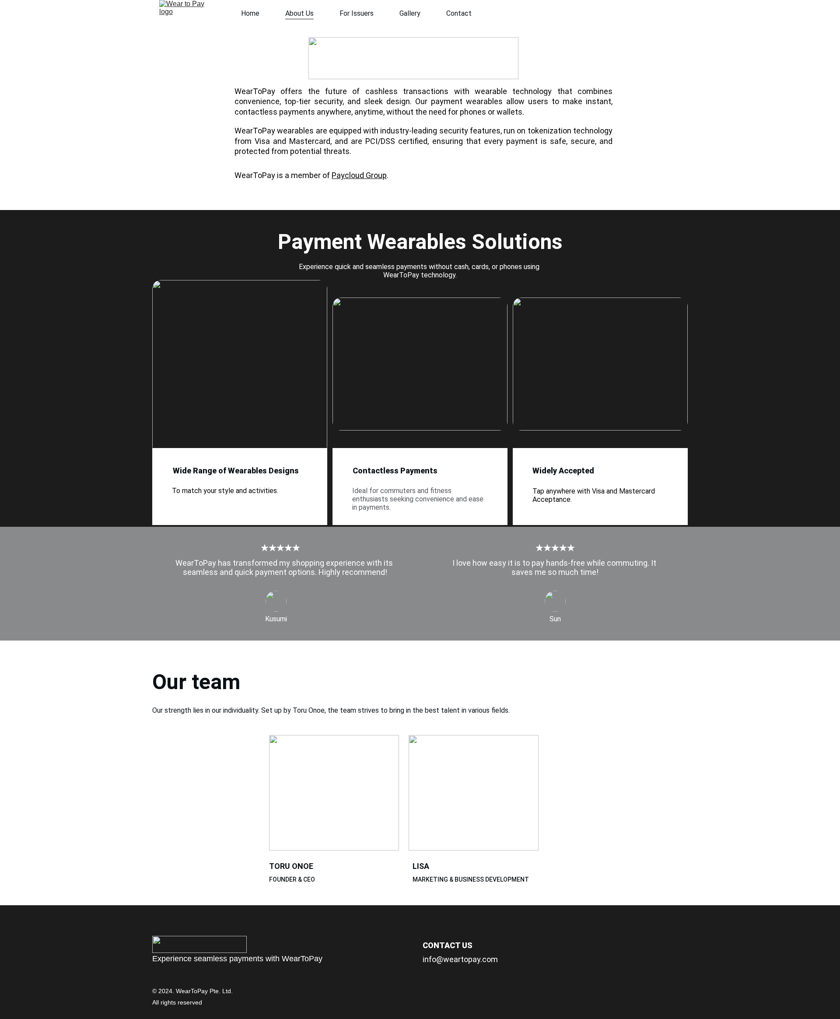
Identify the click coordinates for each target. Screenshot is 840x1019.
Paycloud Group (359, 175)
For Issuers (357, 13)
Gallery (409, 13)
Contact (459, 13)
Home (250, 13)
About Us (299, 13)
